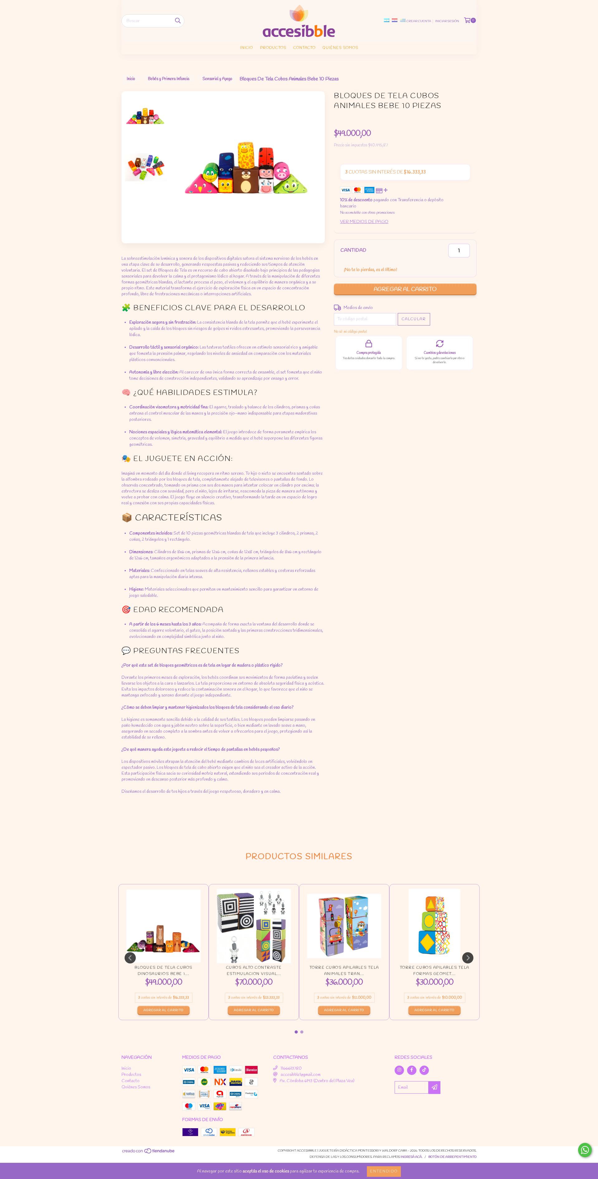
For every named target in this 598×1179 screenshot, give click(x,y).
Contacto (304, 47)
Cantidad (353, 250)
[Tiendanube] (148, 1153)
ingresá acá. (411, 1157)
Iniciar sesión (447, 21)
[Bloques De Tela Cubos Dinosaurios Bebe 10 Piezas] (163, 926)
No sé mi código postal (350, 331)
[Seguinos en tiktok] (424, 1070)
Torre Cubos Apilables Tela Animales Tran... (344, 971)
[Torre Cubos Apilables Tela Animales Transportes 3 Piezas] (344, 926)
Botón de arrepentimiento (452, 1157)
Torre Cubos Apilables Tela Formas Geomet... (434, 971)
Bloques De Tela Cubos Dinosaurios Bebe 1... (163, 971)
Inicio (246, 47)
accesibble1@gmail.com (300, 1075)
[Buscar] (178, 21)
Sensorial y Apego (217, 79)
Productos (273, 47)
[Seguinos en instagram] (399, 1070)
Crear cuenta (418, 21)
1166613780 (291, 1069)
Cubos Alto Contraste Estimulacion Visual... (254, 971)
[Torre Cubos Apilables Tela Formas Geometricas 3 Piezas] (434, 926)
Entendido (384, 1171)
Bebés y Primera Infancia (168, 79)
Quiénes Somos (340, 47)
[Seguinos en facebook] (411, 1070)
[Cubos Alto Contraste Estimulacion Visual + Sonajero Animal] (254, 926)
